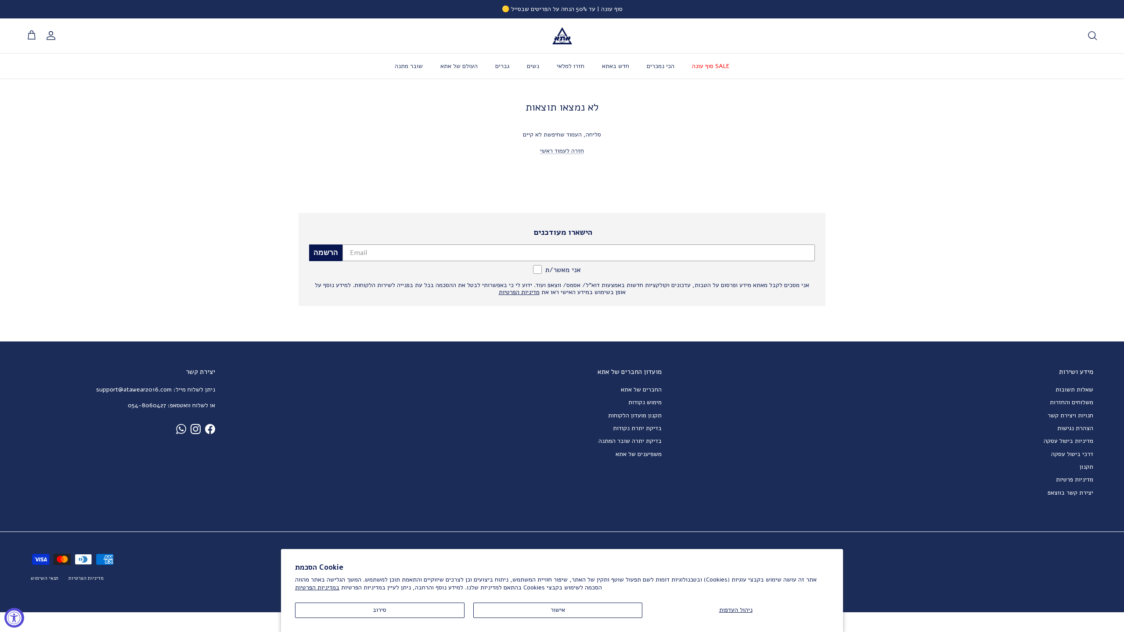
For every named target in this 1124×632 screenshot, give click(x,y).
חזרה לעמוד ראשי (562, 151)
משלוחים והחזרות (1071, 402)
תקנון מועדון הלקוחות (635, 415)
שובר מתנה (409, 66)
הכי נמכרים (660, 66)
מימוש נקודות (645, 402)
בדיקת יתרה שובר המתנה (630, 441)
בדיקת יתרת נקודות (637, 428)
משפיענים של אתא (639, 454)
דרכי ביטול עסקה (1072, 454)
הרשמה (325, 252)
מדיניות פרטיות (1074, 479)
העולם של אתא (459, 66)
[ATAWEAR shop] (562, 35)
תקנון (1086, 467)
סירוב (379, 610)
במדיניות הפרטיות (317, 587)
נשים (533, 66)
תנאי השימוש (44, 578)
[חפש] (1092, 35)
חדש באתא (615, 66)
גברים (502, 66)
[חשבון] (53, 35)
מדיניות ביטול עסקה (1068, 441)
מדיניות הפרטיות (86, 578)
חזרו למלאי (570, 66)
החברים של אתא (641, 389)
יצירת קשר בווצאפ (1070, 492)
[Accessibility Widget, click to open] (14, 618)
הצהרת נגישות (1075, 428)
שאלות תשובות (1074, 389)
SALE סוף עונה (710, 66)
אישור (558, 610)
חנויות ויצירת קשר (1070, 415)
